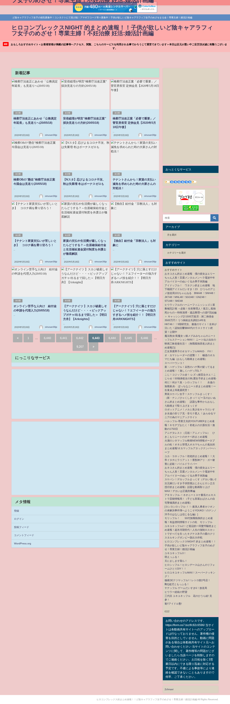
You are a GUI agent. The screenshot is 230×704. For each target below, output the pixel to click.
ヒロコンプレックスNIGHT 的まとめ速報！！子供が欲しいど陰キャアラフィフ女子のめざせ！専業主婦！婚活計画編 (190, 545)
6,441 (63, 338)
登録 (16, 511)
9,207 (80, 346)
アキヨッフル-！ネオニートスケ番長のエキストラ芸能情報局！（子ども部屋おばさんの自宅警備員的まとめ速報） (190, 499)
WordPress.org (22, 543)
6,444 (112, 338)
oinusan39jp (51, 135)
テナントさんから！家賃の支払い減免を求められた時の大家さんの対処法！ (134, 183)
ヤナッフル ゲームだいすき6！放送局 (186, 588)
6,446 (144, 338)
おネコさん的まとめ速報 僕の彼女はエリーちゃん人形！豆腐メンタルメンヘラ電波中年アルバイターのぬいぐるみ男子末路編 (190, 277)
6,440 (47, 338)
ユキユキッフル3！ (175, 553)
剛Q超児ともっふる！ (177, 584)
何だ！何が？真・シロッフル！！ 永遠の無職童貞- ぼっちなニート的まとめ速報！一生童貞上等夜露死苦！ (190, 386)
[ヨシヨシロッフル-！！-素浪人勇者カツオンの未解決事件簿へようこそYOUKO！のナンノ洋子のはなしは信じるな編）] (190, 510)
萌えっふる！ (172, 557)
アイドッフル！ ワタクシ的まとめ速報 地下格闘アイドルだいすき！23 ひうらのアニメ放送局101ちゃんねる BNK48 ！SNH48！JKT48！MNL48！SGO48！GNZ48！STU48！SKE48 (190, 293)
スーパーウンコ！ (175, 363)
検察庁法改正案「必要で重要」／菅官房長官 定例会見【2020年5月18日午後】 (134, 122)
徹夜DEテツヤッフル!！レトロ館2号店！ (187, 580)
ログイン (19, 519)
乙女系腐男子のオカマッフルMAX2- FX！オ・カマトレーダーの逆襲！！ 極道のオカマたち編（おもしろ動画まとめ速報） (190, 355)
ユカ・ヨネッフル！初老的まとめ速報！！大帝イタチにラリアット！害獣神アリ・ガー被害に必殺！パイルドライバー (190, 460)
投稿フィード (21, 527)
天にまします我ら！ (176, 561)
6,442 (79, 338)
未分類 (18, 113)
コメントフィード (24, 535)
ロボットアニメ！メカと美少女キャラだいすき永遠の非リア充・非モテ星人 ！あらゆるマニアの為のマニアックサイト (190, 413)
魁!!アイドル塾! (173, 603)
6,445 (128, 338)
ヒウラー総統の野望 (176, 592)
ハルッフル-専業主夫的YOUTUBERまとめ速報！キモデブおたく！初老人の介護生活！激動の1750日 (190, 425)
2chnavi (169, 689)
